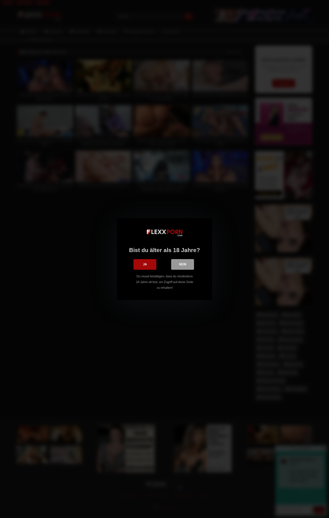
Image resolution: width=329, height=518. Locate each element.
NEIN (182, 264)
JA (145, 264)
